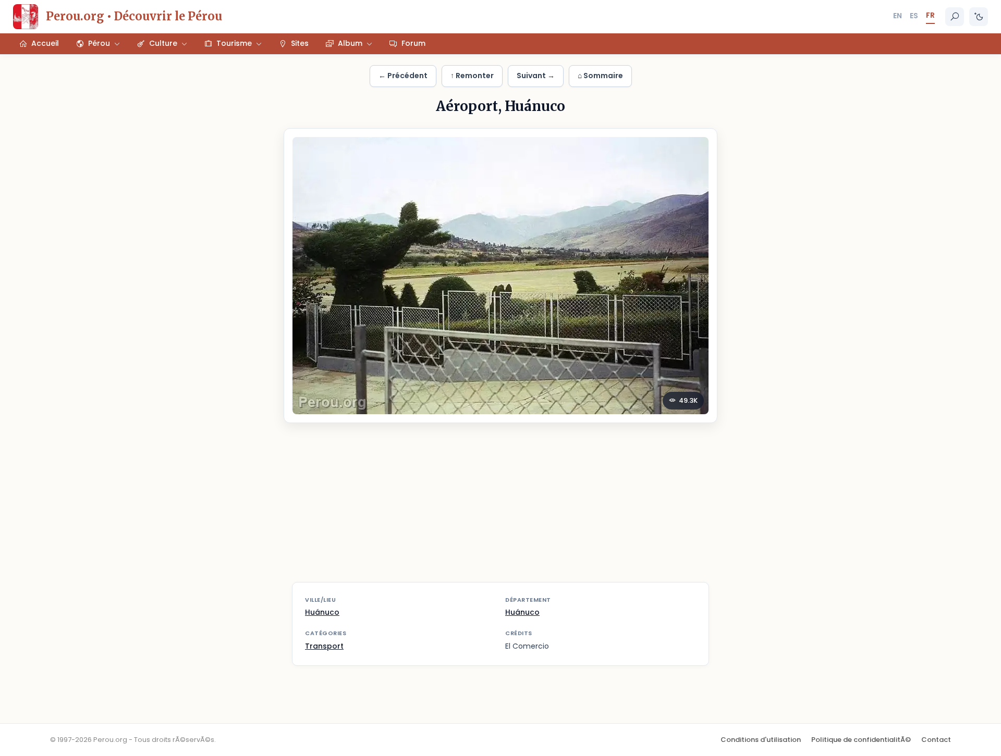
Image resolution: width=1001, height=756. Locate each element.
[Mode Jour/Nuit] (978, 16)
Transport (324, 646)
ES (914, 15)
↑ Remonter (472, 75)
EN (897, 15)
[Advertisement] (500, 509)
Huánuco (322, 612)
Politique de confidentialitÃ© (861, 740)
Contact (936, 740)
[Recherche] (954, 16)
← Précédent (403, 75)
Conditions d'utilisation (761, 740)
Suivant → (536, 75)
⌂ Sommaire (600, 75)
